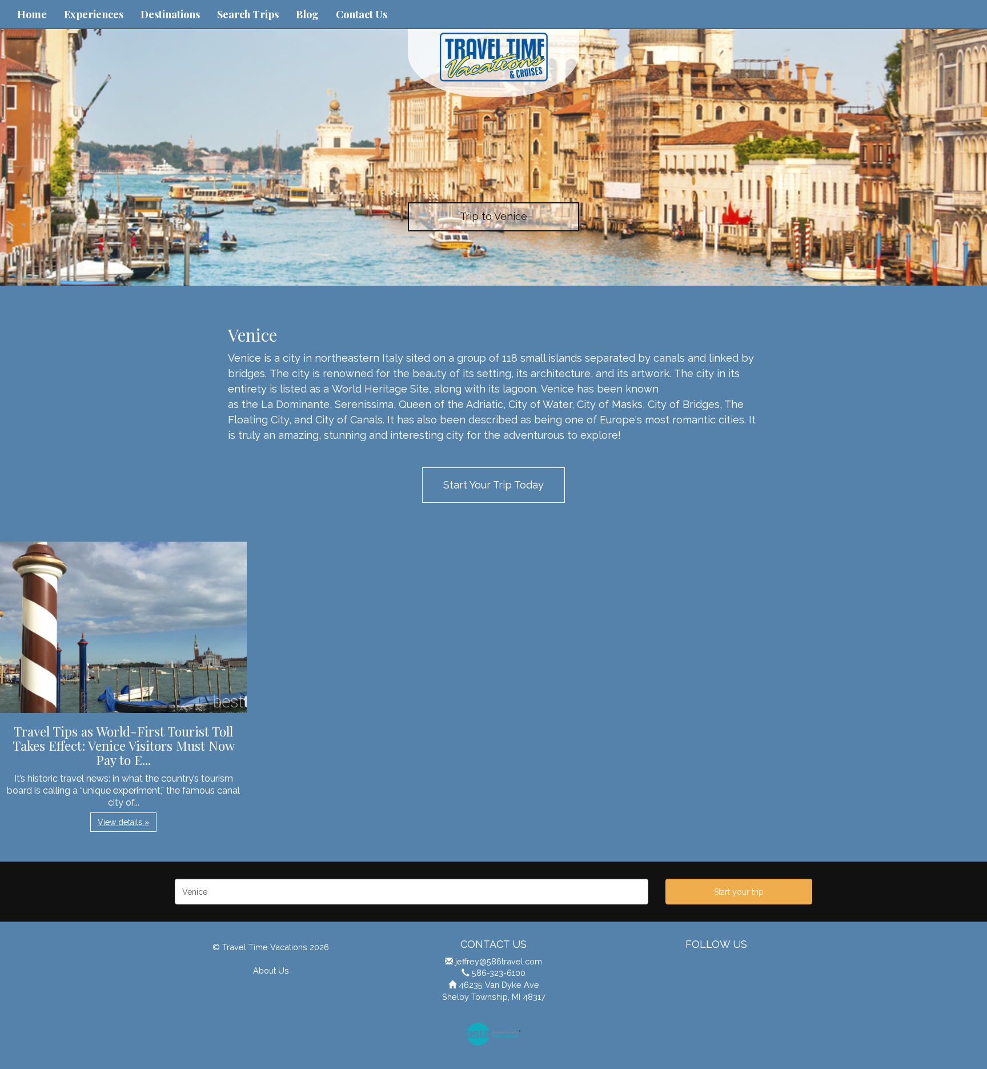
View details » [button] (123, 822)
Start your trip (739, 891)
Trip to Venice (493, 216)
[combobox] (411, 891)
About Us (271, 970)
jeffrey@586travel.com (498, 961)
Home (32, 14)
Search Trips (248, 14)
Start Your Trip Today (493, 485)
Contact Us (361, 14)
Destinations (170, 14)
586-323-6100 (498, 973)
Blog (307, 14)
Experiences (93, 14)
